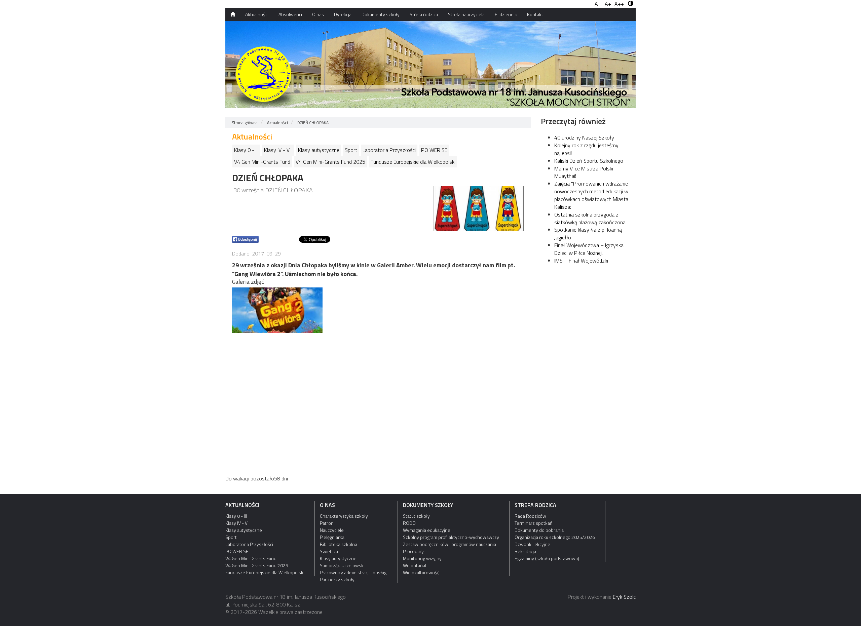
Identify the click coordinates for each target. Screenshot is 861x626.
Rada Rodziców (530, 515)
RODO (409, 522)
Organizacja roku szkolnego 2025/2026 (555, 537)
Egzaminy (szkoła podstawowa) (547, 558)
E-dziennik (506, 14)
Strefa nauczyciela (466, 14)
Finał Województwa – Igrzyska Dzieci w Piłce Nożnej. (589, 249)
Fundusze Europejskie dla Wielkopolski (413, 162)
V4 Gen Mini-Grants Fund (262, 162)
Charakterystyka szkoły (344, 515)
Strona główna (245, 122)
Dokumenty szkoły (381, 14)
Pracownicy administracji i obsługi (353, 572)
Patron (327, 522)
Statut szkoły (416, 515)
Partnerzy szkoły (337, 579)
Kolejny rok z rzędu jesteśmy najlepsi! (586, 149)
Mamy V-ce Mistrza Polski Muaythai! (583, 172)
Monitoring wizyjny (422, 558)
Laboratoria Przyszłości (389, 150)
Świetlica (329, 551)
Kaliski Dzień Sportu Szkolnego (588, 161)
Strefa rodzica (424, 14)
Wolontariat (415, 565)
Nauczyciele (332, 530)
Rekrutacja (525, 551)
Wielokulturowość (421, 572)
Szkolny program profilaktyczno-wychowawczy (451, 537)
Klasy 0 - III (246, 150)
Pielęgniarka (332, 537)
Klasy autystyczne (318, 150)
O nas (318, 14)
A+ (608, 4)
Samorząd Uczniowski (342, 565)
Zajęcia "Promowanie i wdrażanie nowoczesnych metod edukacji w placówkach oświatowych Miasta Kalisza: (591, 195)
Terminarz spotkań (533, 522)
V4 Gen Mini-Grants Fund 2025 (330, 162)
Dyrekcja (342, 14)
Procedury (413, 551)
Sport (351, 150)
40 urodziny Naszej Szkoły (584, 137)
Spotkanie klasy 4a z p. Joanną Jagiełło (588, 233)
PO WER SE (434, 150)
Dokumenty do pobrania (539, 530)
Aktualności (256, 14)
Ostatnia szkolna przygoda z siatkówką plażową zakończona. (590, 218)
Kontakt (535, 14)
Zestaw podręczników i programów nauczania (449, 544)
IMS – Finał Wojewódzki (581, 261)
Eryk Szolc (624, 597)
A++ (619, 4)
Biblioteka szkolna (338, 544)
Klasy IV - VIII (278, 150)
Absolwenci (290, 14)
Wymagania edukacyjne (426, 530)
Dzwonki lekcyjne (532, 544)
